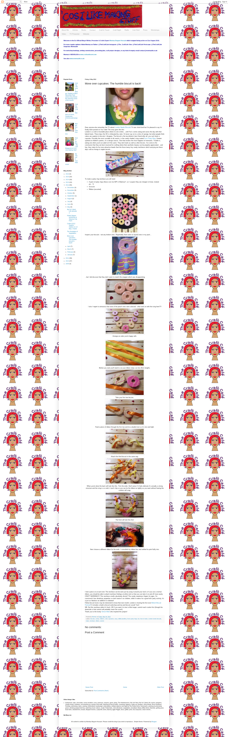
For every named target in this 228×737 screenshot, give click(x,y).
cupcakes (111, 618)
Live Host (136, 30)
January (70, 255)
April (69, 246)
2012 (67, 185)
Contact (92, 30)
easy (116, 618)
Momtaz (94, 616)
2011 (67, 258)
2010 (67, 261)
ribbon (97, 621)
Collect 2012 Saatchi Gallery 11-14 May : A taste (72, 226)
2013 (67, 182)
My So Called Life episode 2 (72, 211)
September (71, 196)
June (69, 204)
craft (106, 618)
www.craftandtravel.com (88, 54)
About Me (65, 30)
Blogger (154, 721)
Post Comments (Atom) (101, 691)
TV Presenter (75, 34)
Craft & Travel (104, 30)
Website (86, 34)
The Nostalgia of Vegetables (72, 232)
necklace (92, 621)
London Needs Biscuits (123, 127)
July (68, 201)
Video (64, 34)
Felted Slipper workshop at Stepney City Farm (72, 218)
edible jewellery (122, 618)
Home (125, 687)
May (68, 207)
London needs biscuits (154, 618)
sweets (102, 621)
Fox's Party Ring (150, 138)
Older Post (160, 687)
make (87, 621)
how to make (144, 618)
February (70, 252)
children (102, 618)
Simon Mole (106, 612)
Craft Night (117, 30)
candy (97, 618)
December (70, 187)
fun (139, 618)
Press (145, 30)
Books (83, 30)
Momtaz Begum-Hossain (118, 40)
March (69, 249)
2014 (67, 179)
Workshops (155, 30)
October (70, 193)
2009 (67, 264)
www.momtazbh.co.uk (77, 58)
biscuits (92, 618)
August (69, 198)
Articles (75, 30)
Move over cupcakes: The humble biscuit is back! (72, 239)
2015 (67, 177)
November (70, 190)
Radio (127, 30)
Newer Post (89, 687)
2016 (67, 174)
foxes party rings (132, 618)
